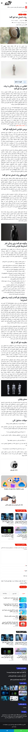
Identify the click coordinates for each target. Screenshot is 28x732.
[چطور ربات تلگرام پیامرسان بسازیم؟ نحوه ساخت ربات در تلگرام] (23, 612)
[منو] (1, 3)
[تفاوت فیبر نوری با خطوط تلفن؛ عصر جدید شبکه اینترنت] (23, 698)
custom (24, 707)
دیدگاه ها (5, 593)
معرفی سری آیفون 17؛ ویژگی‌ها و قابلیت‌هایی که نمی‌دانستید (22, 536)
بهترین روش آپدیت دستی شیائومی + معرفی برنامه (10, 598)
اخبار (22, 11)
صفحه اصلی (14, 727)
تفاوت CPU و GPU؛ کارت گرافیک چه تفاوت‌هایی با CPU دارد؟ (7, 536)
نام (26, 565)
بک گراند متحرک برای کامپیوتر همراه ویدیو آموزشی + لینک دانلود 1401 (10, 604)
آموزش (20, 14)
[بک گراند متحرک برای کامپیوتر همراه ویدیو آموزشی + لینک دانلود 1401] (23, 605)
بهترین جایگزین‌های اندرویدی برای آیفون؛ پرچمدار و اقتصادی (21, 522)
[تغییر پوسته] (26, 3)
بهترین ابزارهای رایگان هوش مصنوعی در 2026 (16, 7)
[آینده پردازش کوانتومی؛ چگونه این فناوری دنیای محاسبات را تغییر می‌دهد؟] (5, 693)
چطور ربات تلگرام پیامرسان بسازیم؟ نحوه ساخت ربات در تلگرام (10, 610)
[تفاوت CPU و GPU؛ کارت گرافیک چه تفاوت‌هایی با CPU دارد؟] (7, 530)
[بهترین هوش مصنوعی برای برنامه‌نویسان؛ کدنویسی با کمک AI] (5, 698)
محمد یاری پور (22, 20)
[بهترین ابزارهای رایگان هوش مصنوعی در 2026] (7, 516)
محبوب (23, 593)
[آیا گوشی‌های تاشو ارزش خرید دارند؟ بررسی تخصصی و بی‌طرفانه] (23, 688)
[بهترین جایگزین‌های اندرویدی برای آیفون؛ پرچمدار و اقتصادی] (21, 516)
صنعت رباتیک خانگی (20, 125)
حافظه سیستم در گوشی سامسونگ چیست (11, 616)
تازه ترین (14, 593)
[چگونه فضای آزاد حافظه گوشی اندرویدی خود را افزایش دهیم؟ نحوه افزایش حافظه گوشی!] (23, 624)
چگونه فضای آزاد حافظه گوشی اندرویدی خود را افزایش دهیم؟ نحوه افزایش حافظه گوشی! (10, 623)
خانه (25, 11)
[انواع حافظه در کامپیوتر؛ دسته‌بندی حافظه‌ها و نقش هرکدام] (14, 698)
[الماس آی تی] (7, 3)
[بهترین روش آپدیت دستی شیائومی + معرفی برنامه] (23, 599)
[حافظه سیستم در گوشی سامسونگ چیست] (23, 618)
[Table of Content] (24, 82)
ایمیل (25, 570)
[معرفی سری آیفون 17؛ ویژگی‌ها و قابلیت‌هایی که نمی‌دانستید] (21, 530)
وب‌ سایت (25, 576)
